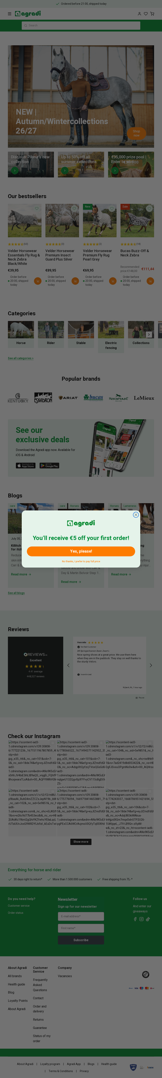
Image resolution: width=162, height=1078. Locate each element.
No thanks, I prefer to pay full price (81, 560)
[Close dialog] (136, 515)
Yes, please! (81, 551)
